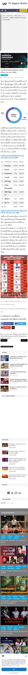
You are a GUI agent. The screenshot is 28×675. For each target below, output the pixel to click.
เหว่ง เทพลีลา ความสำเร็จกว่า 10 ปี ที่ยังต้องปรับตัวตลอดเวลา (18, 357)
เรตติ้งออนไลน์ (21, 336)
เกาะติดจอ (9, 538)
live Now (22, 10)
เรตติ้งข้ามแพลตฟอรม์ (9, 336)
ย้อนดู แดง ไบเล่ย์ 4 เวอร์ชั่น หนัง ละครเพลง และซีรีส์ (17, 452)
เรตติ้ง (2, 336)
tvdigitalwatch (9, 334)
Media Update (10, 566)
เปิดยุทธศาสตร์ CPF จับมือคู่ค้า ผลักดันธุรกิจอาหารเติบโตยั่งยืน (18, 365)
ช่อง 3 (23, 536)
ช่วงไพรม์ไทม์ (17, 536)
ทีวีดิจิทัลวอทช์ (16, 334)
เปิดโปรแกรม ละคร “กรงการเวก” (5, 340)
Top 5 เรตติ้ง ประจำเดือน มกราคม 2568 (24, 340)
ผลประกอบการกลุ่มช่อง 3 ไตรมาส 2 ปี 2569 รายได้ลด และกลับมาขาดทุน (18, 475)
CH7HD (9, 596)
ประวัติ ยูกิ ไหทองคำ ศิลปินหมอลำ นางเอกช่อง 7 (18, 372)
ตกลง (14, 669)
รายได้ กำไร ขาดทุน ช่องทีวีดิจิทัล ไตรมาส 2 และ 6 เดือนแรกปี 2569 (17, 468)
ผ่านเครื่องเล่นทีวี (23, 334)
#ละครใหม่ (3, 536)
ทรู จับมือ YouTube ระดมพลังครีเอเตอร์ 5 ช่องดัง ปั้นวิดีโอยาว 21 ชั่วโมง (18, 380)
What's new (10, 536)
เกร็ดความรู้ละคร (11, 568)
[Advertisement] (14, 35)
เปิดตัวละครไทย (17, 598)
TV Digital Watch (16, 77)
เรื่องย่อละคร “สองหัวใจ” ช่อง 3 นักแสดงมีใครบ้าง (18, 387)
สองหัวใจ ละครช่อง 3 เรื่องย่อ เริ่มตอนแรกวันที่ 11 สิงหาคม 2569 (14, 632)
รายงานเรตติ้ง (4, 75)
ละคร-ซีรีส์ (3, 538)
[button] (26, 656)
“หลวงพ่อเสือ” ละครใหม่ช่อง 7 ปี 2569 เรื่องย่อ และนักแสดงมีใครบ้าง (14, 602)
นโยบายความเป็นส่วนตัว (14, 672)
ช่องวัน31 (24, 566)
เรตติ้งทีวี (16, 336)
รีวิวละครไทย (22, 596)
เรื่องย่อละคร (16, 538)
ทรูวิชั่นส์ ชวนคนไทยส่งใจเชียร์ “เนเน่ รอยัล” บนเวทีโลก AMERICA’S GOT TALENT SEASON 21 (17, 460)
